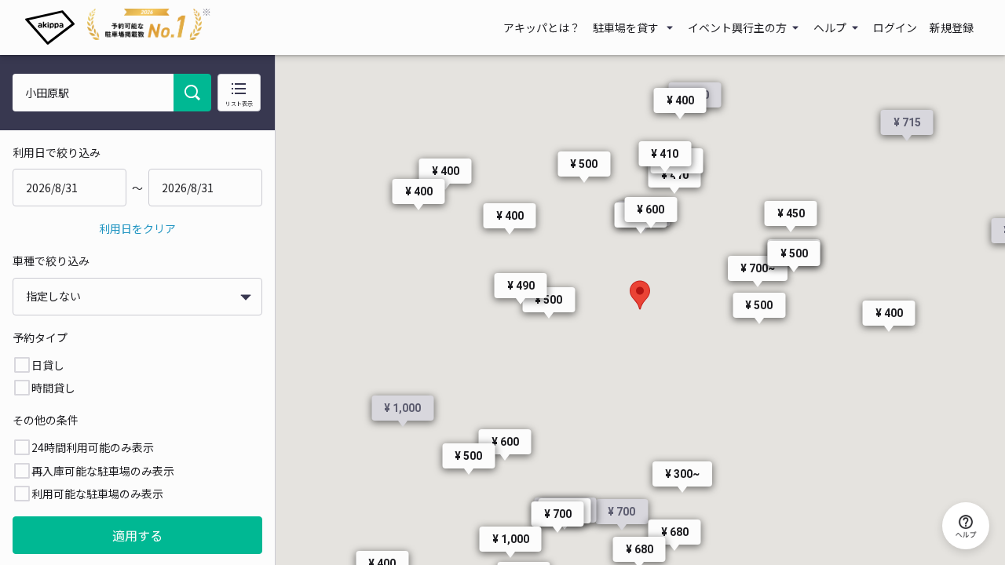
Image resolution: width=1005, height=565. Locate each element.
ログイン (895, 27)
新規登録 (952, 27)
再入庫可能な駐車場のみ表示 (102, 471)
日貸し (47, 365)
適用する (137, 535)
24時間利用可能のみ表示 (92, 447)
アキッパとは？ (541, 27)
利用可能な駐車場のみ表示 (97, 493)
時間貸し (53, 388)
